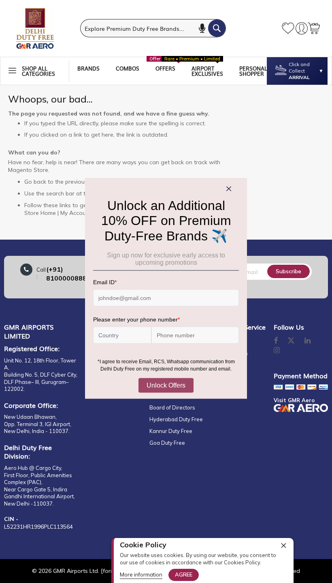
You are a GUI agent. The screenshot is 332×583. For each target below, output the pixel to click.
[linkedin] (308, 341)
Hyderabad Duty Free (176, 419)
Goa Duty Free (167, 442)
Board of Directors (172, 407)
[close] (283, 545)
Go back (35, 181)
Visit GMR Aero (294, 400)
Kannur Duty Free (170, 431)
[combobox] (153, 28)
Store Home (40, 212)
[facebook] (276, 341)
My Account (75, 212)
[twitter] (291, 341)
